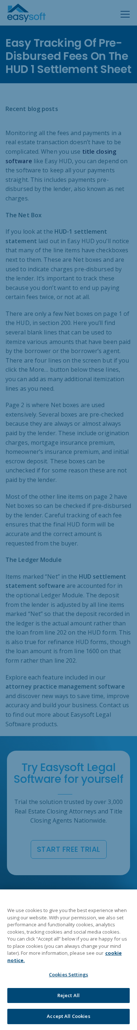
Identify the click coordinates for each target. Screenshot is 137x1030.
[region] (68, 959)
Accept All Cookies (68, 1016)
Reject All (68, 995)
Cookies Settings (68, 974)
